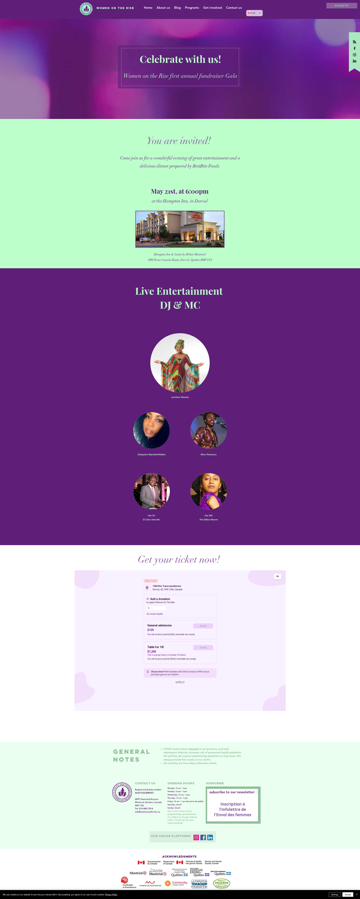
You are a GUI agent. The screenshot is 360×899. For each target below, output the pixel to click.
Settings (334, 894)
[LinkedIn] (210, 837)
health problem (231, 752)
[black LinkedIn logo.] (355, 61)
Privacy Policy (111, 894)
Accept (348, 894)
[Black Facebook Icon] (355, 48)
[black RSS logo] (355, 42)
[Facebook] (203, 837)
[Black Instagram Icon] (355, 55)
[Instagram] (196, 837)
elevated (194, 749)
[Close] (356, 894)
